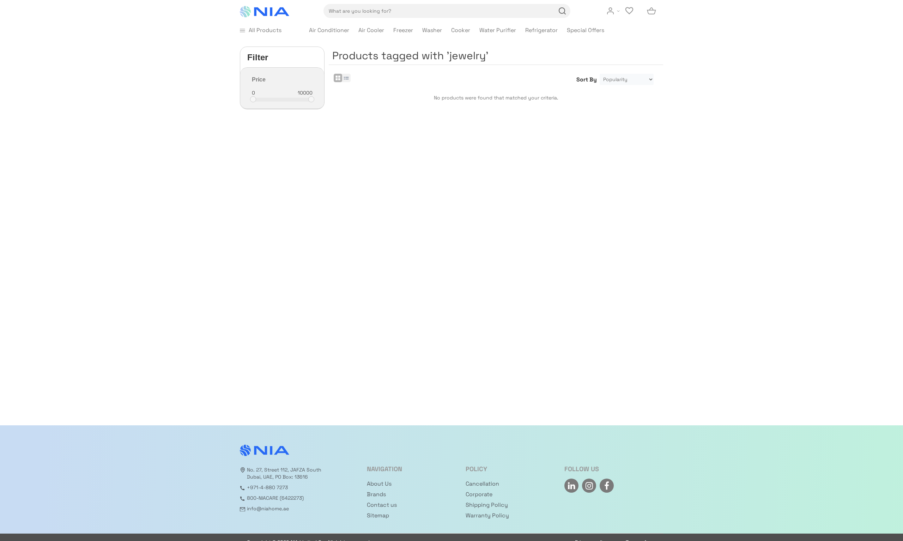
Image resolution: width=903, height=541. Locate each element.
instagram (589, 486)
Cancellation (482, 483)
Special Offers (585, 30)
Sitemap (378, 515)
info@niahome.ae (268, 508)
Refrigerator (541, 30)
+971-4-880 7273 (267, 487)
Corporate (479, 494)
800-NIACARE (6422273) (275, 498)
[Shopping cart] (652, 11)
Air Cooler (371, 30)
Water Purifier (497, 30)
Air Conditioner (329, 30)
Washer (432, 30)
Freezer (403, 30)
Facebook (607, 486)
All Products (265, 30)
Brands (376, 494)
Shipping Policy (487, 505)
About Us (379, 483)
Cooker (460, 30)
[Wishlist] (630, 11)
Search (561, 11)
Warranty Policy (487, 515)
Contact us (382, 505)
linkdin (571, 486)
